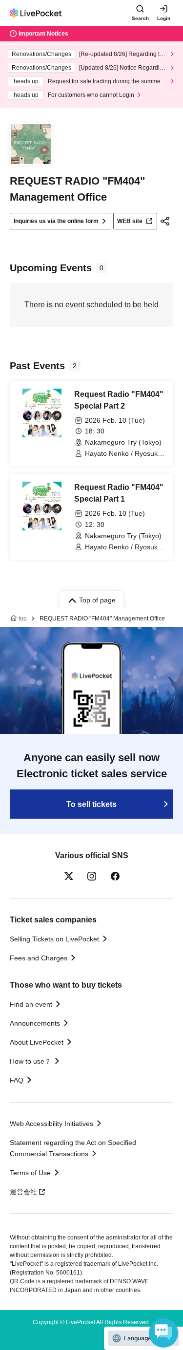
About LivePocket (36, 1042)
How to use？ (30, 1061)
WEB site (129, 221)
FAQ (16, 1080)
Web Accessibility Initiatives (51, 1123)
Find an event (31, 1004)
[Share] (165, 221)
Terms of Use (30, 1173)
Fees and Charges (38, 958)
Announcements (35, 1023)
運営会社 (23, 1192)
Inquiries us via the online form (56, 221)
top (23, 618)
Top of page (97, 600)
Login (163, 18)
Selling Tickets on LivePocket (54, 939)
